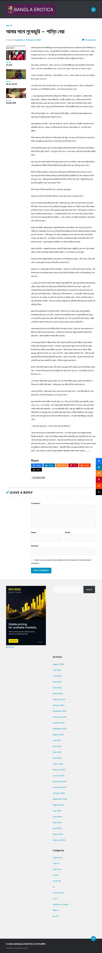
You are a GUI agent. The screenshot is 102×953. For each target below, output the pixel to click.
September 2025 (60, 728)
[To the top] (93, 938)
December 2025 (59, 711)
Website (35, 546)
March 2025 (58, 764)
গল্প (54, 887)
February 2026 (59, 699)
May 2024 (57, 822)
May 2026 (57, 681)
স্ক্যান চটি (9, 25)
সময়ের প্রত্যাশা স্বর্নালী (39, 478)
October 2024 (59, 793)
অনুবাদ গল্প (56, 863)
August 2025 (58, 734)
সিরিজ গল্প (56, 910)
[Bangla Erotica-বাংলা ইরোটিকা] (51, 9)
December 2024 (59, 781)
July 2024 (57, 810)
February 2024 (59, 840)
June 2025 (57, 746)
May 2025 (57, 752)
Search (89, 589)
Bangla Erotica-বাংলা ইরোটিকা (30, 944)
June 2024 (57, 816)
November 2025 (60, 717)
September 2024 (60, 799)
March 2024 (58, 834)
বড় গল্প (55, 898)
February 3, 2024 (33, 40)
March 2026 (58, 693)
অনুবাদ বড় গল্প (57, 869)
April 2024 (57, 828)
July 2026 (57, 670)
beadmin (19, 40)
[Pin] (99, 480)
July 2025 (57, 740)
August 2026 (58, 664)
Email (68, 532)
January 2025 (58, 775)
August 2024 (58, 805)
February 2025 (59, 769)
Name (34, 532)
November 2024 (60, 787)
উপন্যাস (55, 875)
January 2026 (58, 705)
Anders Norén (21, 948)
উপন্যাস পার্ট (56, 881)
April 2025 (57, 758)
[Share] (99, 461)
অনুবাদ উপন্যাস (58, 857)
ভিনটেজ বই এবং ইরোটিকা (60, 904)
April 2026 (57, 687)
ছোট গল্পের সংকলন (58, 893)
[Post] (99, 492)
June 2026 (57, 676)
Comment (36, 503)
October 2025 (59, 723)
